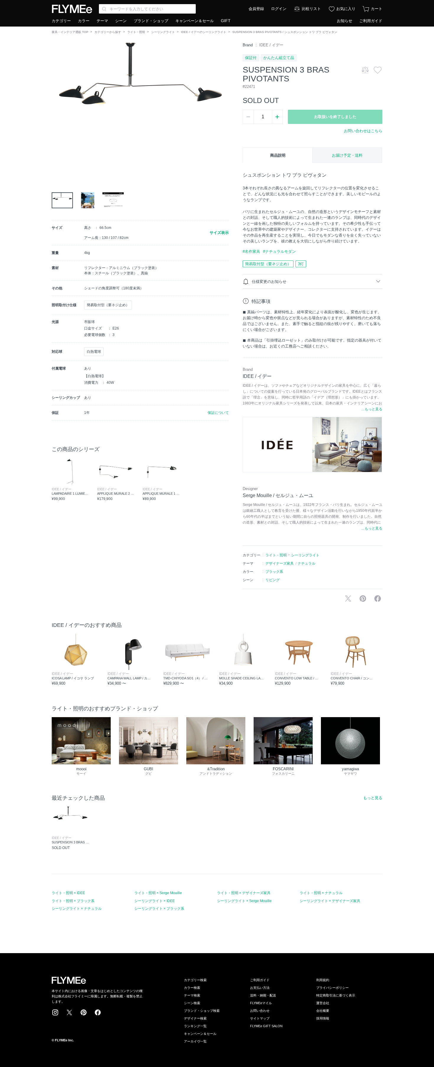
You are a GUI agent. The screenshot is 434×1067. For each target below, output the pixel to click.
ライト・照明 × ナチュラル (321, 893)
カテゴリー (61, 21)
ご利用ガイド (370, 21)
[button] (56, 108)
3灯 (301, 264)
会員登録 (256, 8)
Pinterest (83, 1012)
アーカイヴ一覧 (195, 1041)
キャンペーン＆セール (194, 21)
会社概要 (322, 1010)
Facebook (97, 1012)
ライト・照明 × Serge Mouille (158, 893)
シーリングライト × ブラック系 (159, 909)
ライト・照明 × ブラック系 (73, 901)
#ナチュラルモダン (279, 251)
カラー (83, 21)
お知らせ (344, 21)
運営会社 (322, 1003)
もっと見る (372, 798)
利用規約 (322, 980)
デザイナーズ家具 (279, 563)
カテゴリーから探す (107, 32)
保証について (218, 413)
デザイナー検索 (195, 1018)
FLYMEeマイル (261, 1003)
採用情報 (322, 1018)
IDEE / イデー (271, 45)
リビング (272, 580)
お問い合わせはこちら (363, 131)
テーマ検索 (192, 995)
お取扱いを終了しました (335, 116)
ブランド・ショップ (151, 21)
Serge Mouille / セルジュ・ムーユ (278, 495)
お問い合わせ (260, 1010)
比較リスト (311, 8)
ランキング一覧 (195, 1026)
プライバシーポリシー (332, 987)
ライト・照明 (136, 32)
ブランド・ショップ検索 (202, 1010)
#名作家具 (251, 251)
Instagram (55, 1012)
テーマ (102, 21)
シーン (121, 21)
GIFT (226, 20)
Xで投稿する (348, 598)
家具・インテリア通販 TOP (70, 32)
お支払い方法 (260, 987)
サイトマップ (260, 1018)
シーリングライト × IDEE (154, 901)
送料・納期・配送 (263, 995)
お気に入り (345, 8)
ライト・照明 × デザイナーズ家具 (243, 893)
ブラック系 (274, 572)
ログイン (278, 8)
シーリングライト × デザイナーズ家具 (330, 901)
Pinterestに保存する (363, 598)
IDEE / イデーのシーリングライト (203, 32)
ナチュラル (306, 563)
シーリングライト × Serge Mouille (244, 901)
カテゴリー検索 (195, 980)
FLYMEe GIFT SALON (266, 1026)
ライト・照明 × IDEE (68, 893)
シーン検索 (192, 1003)
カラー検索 (192, 987)
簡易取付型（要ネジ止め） (268, 264)
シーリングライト (163, 32)
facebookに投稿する (377, 598)
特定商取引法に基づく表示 (335, 995)
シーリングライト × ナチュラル (77, 909)
